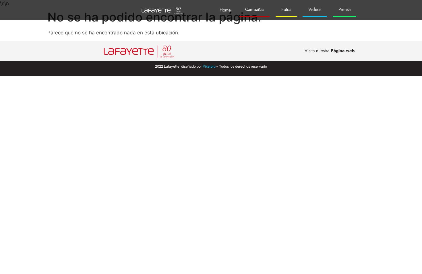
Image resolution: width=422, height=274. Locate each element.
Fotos (286, 9)
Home (225, 10)
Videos (314, 9)
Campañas (254, 9)
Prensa (344, 9)
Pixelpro (209, 66)
